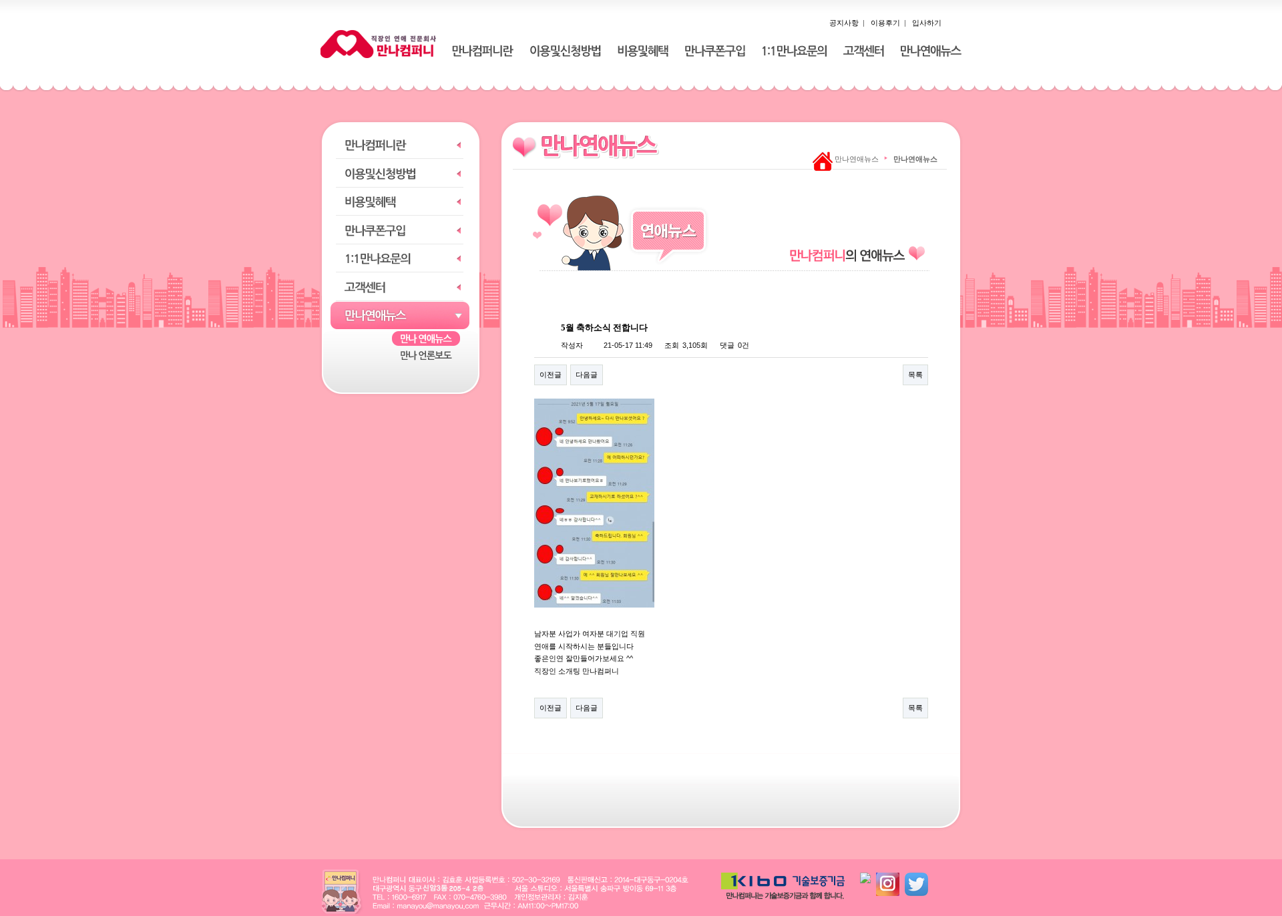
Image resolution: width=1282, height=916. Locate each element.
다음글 (587, 375)
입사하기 (926, 23)
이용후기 (885, 23)
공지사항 (844, 23)
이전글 (551, 375)
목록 (915, 375)
